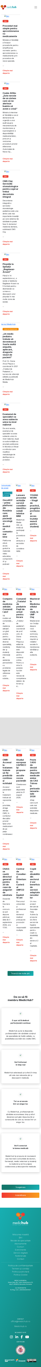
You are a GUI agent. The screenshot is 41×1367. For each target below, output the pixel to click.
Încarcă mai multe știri (20, 973)
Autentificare (20, 1195)
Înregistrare (20, 1187)
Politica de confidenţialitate (20, 1265)
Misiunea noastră (20, 1234)
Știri (20, 1237)
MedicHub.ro (20, 1326)
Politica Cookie (20, 1275)
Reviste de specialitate (20, 1240)
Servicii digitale (20, 1253)
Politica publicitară (20, 1272)
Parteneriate (20, 1256)
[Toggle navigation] (36, 7)
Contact (20, 1259)
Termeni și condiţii (20, 1268)
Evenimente (20, 1250)
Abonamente (20, 1244)
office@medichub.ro (20, 1321)
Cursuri (20, 1247)
